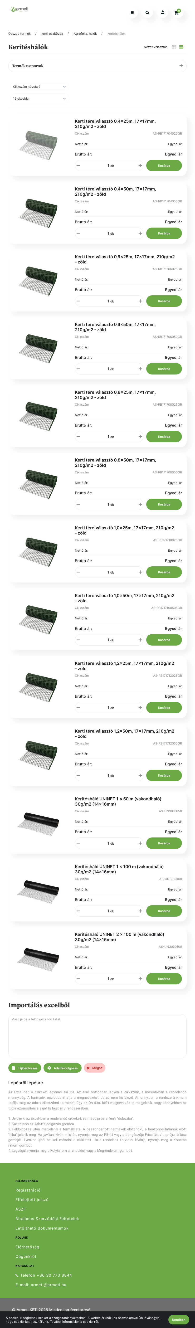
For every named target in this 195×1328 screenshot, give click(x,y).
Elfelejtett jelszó (32, 1199)
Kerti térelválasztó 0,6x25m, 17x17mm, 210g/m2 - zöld (125, 259)
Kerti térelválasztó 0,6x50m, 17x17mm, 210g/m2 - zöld (115, 327)
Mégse (97, 1068)
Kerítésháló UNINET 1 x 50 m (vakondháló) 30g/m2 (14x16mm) (118, 801)
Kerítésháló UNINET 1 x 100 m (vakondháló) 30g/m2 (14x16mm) (119, 869)
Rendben (178, 1320)
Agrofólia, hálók (85, 33)
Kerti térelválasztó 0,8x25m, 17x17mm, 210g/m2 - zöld (115, 395)
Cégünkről (25, 1256)
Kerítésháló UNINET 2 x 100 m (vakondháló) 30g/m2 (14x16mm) (119, 937)
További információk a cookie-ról (74, 1321)
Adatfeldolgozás (65, 1068)
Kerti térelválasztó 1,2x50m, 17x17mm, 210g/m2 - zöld (124, 734)
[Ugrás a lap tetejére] (180, 1299)
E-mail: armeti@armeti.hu (40, 1285)
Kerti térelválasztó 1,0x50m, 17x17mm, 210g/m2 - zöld (124, 598)
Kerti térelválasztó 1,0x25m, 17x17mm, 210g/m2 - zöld (124, 530)
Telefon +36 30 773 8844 (45, 1275)
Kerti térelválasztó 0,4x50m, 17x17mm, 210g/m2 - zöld (115, 191)
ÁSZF (20, 1209)
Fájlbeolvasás (27, 1068)
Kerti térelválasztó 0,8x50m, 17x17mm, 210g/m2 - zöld (115, 462)
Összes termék (19, 33)
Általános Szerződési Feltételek (47, 1218)
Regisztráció (28, 1190)
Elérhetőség (27, 1247)
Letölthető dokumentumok (42, 1228)
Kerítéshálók (116, 33)
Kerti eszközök (52, 33)
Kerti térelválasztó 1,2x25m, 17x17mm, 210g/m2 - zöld (124, 666)
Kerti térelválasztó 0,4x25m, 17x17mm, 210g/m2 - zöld (115, 124)
